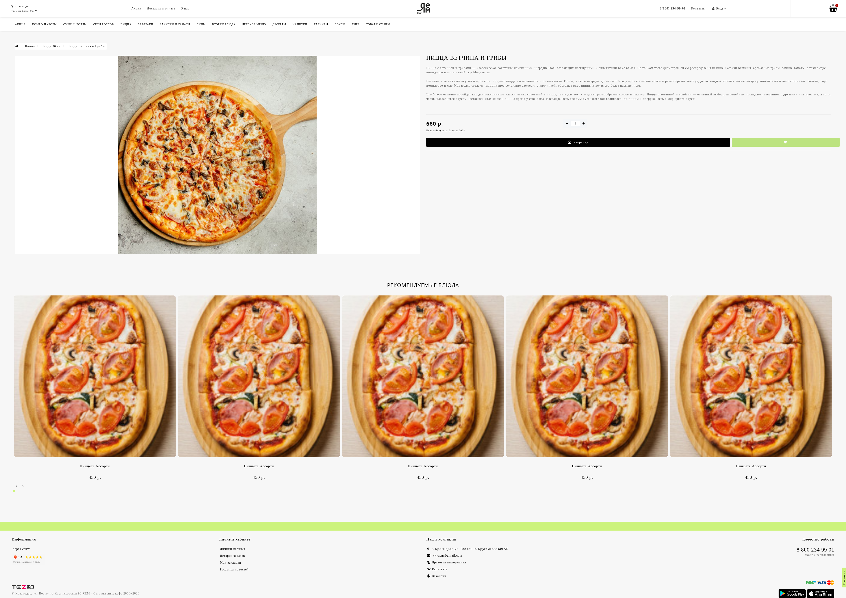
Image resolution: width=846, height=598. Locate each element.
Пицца (126, 24)
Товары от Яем (378, 24)
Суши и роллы (75, 24)
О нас (185, 8)
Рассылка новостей (234, 569)
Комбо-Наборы (44, 24)
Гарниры (321, 24)
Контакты (698, 8)
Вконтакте (439, 569)
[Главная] (16, 46)
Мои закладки (230, 562)
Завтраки (145, 24)
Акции (136, 8)
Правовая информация (449, 562)
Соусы (340, 24)
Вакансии (439, 576)
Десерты (279, 24)
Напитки (300, 24)
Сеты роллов (103, 24)
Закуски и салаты (175, 24)
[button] (14, 491)
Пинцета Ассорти (95, 466)
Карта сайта (21, 549)
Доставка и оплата (161, 8)
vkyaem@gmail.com (447, 555)
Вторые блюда (224, 24)
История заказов (232, 555)
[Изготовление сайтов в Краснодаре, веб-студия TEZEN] (23, 587)
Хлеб (356, 24)
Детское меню (254, 24)
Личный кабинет (232, 549)
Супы (201, 24)
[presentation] (16, 486)
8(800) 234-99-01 (673, 8)
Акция (20, 24)
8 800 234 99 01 (815, 550)
